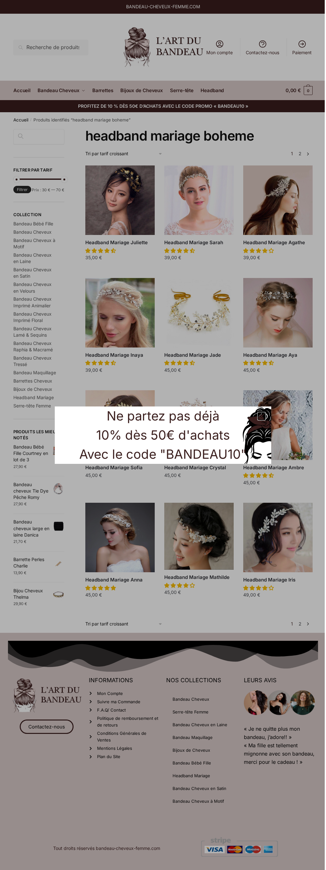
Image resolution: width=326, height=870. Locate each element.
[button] (261, 416)
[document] (163, 435)
